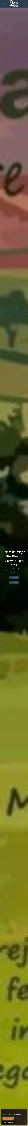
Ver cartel (15, 577)
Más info (14, 582)
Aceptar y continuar (8, 1118)
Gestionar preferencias (9, 1122)
